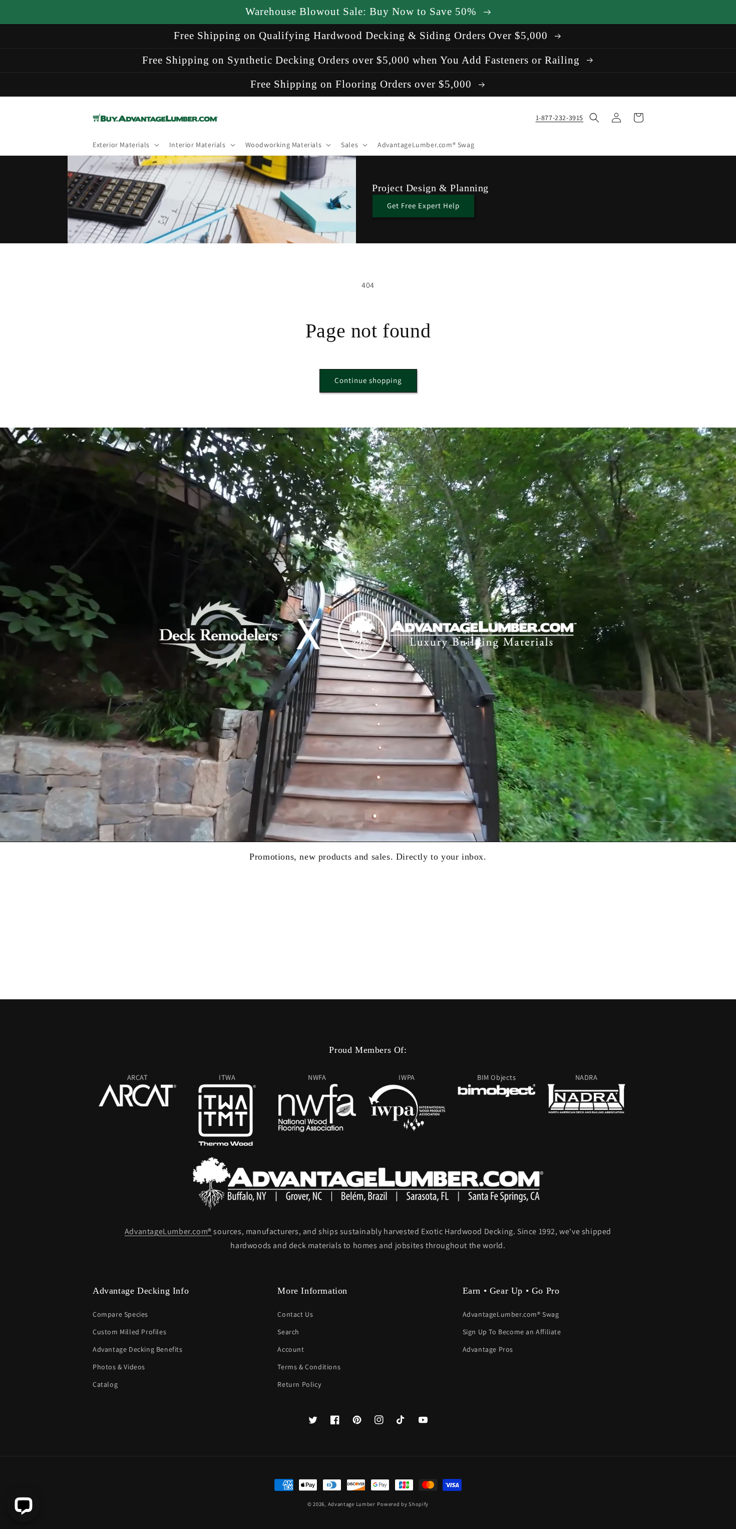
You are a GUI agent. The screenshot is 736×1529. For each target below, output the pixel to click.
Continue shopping (368, 380)
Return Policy (299, 1384)
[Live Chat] (23, 1505)
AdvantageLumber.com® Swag (511, 1314)
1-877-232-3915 (559, 117)
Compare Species (120, 1314)
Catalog (105, 1384)
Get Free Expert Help (423, 205)
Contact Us (295, 1314)
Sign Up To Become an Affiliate (512, 1331)
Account (290, 1349)
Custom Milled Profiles (129, 1331)
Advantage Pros (488, 1349)
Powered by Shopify (403, 1503)
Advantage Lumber (352, 1503)
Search (288, 1331)
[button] (125, 144)
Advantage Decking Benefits (138, 1349)
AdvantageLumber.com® (168, 1231)
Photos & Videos (119, 1366)
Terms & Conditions (308, 1366)
